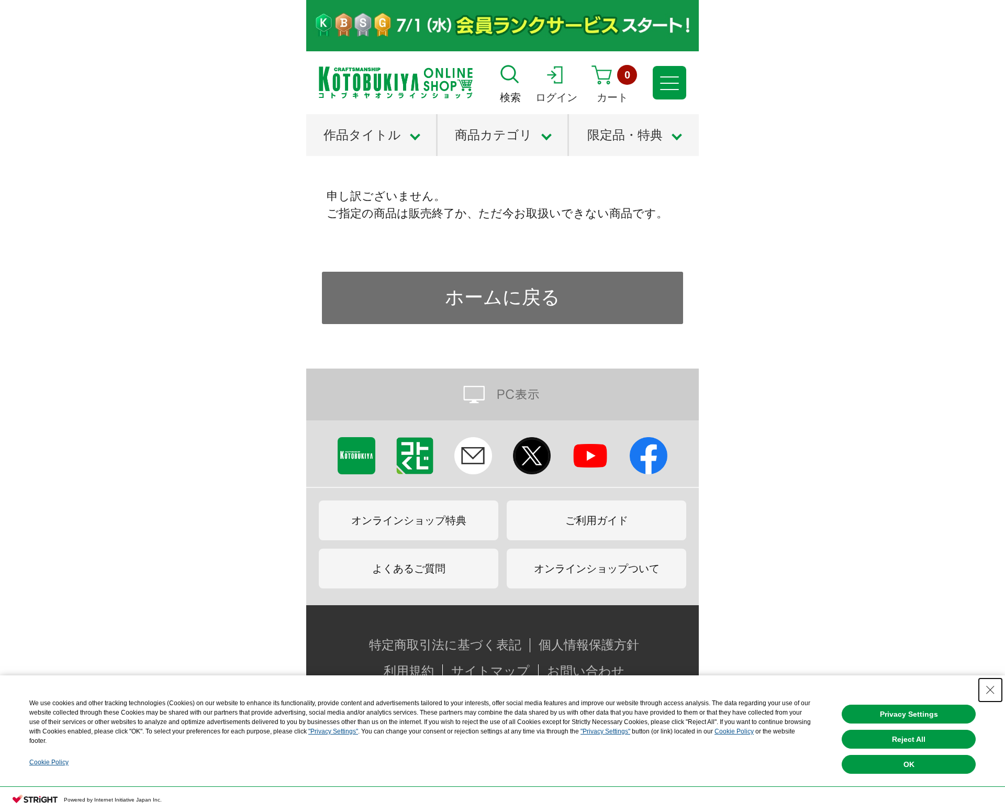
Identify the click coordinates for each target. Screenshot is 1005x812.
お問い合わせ (585, 671)
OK (908, 764)
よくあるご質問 (408, 568)
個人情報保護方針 (589, 645)
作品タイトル (362, 135)
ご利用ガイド (596, 520)
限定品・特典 (625, 135)
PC (502, 394)
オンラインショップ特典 (408, 520)
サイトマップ (490, 671)
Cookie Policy (734, 731)
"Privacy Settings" (333, 731)
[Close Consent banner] (990, 690)
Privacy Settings (909, 714)
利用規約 (409, 671)
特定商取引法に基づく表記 (445, 645)
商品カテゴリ (493, 135)
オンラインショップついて (597, 568)
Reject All (908, 739)
